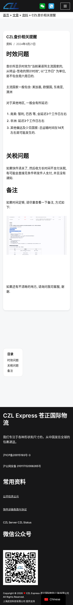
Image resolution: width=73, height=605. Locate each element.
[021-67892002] (51, 6)
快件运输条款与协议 (15, 509)
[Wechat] (42, 6)
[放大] (33, 555)
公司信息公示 (11, 496)
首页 (6, 15)
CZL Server (10, 522)
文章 (16, 15)
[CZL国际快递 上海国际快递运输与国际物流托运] (11, 6)
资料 (25, 15)
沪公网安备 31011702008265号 (22, 466)
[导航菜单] (65, 6)
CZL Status (24, 522)
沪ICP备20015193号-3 (16, 455)
